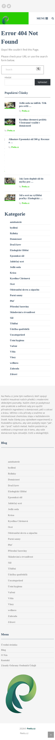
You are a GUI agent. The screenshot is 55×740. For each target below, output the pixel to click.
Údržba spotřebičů (19, 329)
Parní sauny (16, 295)
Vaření (13, 346)
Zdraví (13, 374)
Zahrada (14, 368)
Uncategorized (17, 334)
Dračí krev (15, 244)
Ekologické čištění (19, 250)
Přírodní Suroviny (19, 306)
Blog (3, 650)
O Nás (4, 655)
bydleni (14, 227)
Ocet (12, 284)
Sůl (11, 318)
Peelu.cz (25, 111)
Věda (12, 351)
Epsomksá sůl (17, 256)
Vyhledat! (42, 82)
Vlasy (13, 357)
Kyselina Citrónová (20, 278)
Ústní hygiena (17, 340)
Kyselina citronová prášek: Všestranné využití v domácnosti (33, 122)
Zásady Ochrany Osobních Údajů (18, 665)
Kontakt (5, 660)
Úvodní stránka (9, 644)
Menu (41, 18)
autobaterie (16, 222)
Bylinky (14, 233)
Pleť (12, 301)
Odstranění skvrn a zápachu (24, 289)
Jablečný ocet (17, 261)
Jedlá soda (15, 267)
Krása (13, 272)
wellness (14, 363)
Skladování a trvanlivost (22, 312)
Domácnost (16, 239)
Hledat (8, 77)
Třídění (14, 323)
